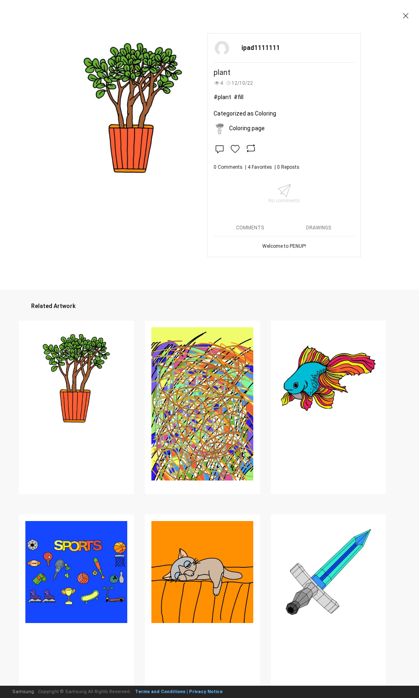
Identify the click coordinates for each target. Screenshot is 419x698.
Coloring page (247, 128)
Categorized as (245, 113)
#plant (222, 97)
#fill (238, 97)
